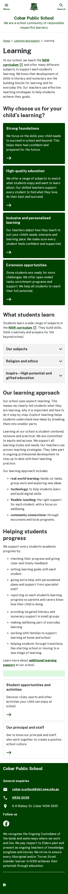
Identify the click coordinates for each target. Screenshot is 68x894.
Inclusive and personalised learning (28, 220)
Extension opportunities (26, 265)
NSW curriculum (22, 328)
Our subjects (34, 349)
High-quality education (25, 171)
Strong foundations (22, 128)
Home (6, 40)
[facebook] (6, 825)
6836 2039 (20, 797)
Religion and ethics (34, 361)
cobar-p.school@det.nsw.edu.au (35, 789)
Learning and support (27, 40)
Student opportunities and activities (28, 687)
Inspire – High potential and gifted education (34, 375)
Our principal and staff (25, 727)
